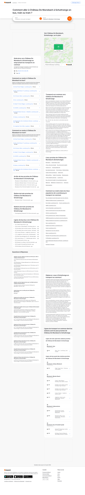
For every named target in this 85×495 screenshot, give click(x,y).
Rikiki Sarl (48, 182)
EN (47, 479)
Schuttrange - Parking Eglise (62, 170)
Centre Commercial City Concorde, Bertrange (55, 210)
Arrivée (44, 17)
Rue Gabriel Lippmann (50, 170)
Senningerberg (49, 185)
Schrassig (66, 182)
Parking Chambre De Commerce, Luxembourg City (56, 220)
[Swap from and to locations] (40, 18)
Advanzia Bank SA (56, 167)
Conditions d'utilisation (8, 481)
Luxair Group (60, 177)
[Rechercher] (69, 18)
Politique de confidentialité (19, 481)
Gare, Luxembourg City (50, 223)
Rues (59, 475)
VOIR (37, 181)
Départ (16, 17)
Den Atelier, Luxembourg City (52, 203)
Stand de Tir (48, 167)
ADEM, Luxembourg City (51, 205)
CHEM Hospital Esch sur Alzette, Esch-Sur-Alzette (56, 218)
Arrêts (59, 477)
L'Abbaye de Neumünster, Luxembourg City (55, 200)
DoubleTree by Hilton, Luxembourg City (54, 225)
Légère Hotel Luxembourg (51, 172)
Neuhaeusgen (65, 175)
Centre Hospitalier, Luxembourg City (53, 208)
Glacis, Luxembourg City (51, 233)
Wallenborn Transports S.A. (57, 182)
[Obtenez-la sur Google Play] (8, 476)
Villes (59, 479)
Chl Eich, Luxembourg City (51, 213)
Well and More (49, 175)
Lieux (59, 474)
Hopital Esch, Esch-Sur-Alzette (52, 230)
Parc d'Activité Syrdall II (62, 165)
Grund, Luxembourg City (64, 203)
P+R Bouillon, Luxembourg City (52, 238)
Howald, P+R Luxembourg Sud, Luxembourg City (56, 235)
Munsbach (48, 162)
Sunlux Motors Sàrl (55, 162)
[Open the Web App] (28, 476)
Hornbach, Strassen (50, 244)
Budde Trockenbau (57, 175)
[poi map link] (58, 52)
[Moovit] (7, 2)
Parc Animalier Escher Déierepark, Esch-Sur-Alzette (57, 197)
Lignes (59, 472)
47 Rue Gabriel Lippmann (51, 177)
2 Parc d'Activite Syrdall (51, 165)
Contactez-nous (28, 481)
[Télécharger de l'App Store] (18, 476)
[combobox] (26, 19)
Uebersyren (60, 172)
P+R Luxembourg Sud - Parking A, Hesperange (55, 215)
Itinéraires (60, 481)
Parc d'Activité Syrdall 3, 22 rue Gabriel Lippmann (56, 180)
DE (43, 479)
